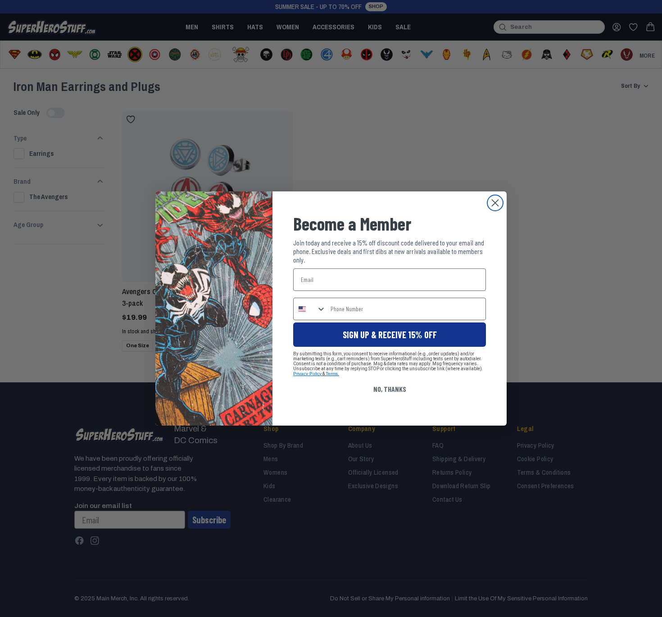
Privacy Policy (307, 373)
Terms (332, 373)
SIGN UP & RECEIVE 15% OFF (390, 334)
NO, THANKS (389, 389)
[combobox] (310, 309)
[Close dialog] (495, 203)
